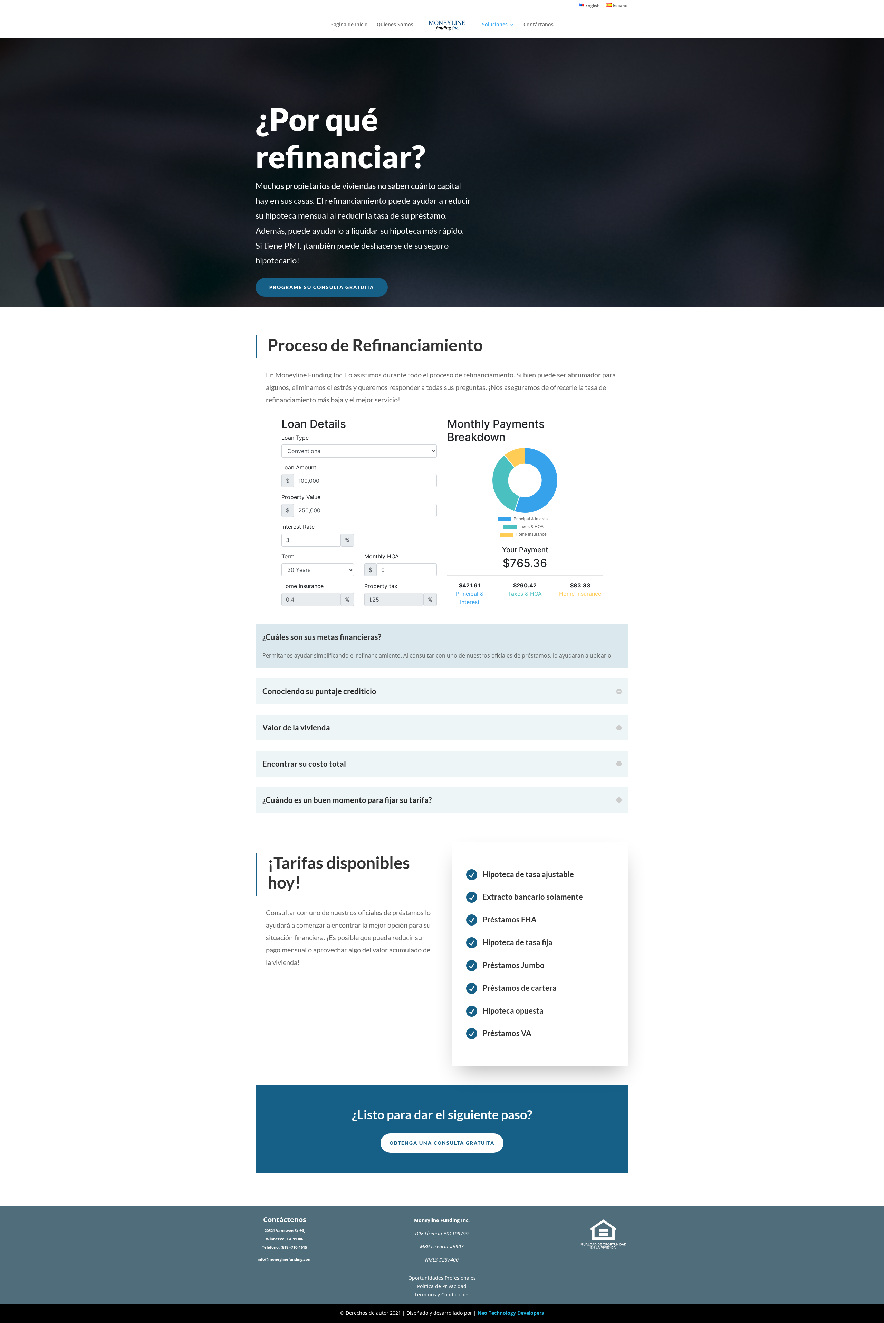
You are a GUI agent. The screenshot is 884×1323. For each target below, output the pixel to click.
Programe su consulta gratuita (321, 287)
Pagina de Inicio (349, 25)
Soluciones (495, 25)
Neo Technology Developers (511, 1313)
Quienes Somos (395, 25)
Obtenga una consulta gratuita (442, 1143)
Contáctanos (538, 25)
